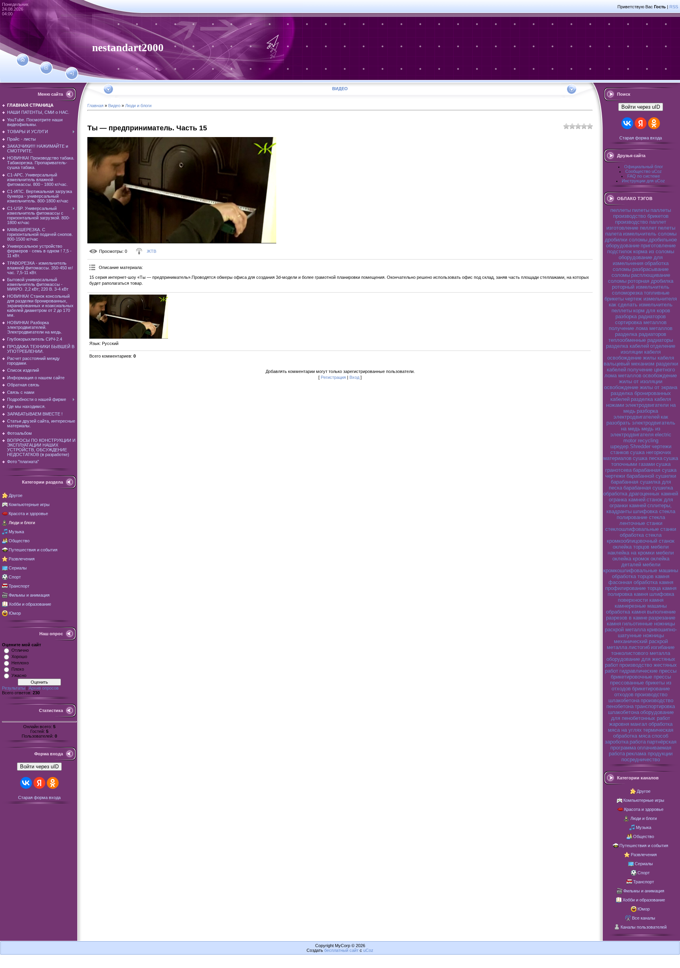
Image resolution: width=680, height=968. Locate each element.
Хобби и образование (30, 604)
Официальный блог (643, 166)
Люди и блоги (22, 522)
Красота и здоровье (28, 513)
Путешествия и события (33, 549)
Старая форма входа (39, 797)
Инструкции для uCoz (643, 180)
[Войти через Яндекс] (39, 783)
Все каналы (643, 918)
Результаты (13, 688)
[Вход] (72, 73)
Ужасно (18, 675)
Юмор (15, 613)
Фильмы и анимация (29, 595)
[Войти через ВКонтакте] (26, 783)
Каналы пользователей (644, 927)
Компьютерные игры (29, 504)
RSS (673, 6)
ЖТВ (151, 251)
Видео (114, 105)
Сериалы (18, 568)
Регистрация (333, 377)
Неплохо (20, 662)
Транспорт (19, 586)
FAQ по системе (643, 176)
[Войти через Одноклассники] (53, 783)
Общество (19, 540)
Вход (354, 377)
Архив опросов (44, 688)
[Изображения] (128, 317)
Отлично (20, 650)
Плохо (17, 669)
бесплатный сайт (341, 950)
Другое (15, 495)
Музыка (16, 531)
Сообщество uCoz (643, 171)
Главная (95, 105)
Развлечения (22, 558)
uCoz (368, 950)
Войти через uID (39, 767)
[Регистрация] (46, 67)
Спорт (15, 577)
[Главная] (22, 59)
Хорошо (19, 656)
